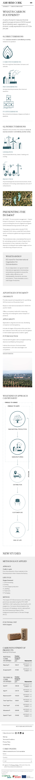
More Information (8, 353)
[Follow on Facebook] (18, 733)
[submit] (31, 761)
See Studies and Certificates (24, 726)
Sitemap (5, 737)
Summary (26, 665)
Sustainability (6, 6)
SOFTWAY (5, 772)
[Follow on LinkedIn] (20, 733)
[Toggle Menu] (31, 3)
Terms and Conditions (9, 739)
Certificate (26, 664)
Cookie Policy (6, 744)
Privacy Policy (6, 742)
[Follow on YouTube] (23, 733)
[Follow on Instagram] (16, 733)
